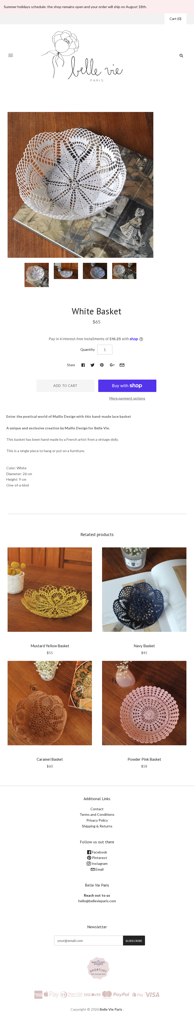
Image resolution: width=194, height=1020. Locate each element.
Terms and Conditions (97, 814)
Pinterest (99, 857)
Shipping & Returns (97, 826)
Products (91, 100)
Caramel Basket (50, 759)
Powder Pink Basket (144, 759)
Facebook (99, 852)
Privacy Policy (97, 820)
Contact (97, 809)
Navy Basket (144, 645)
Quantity (87, 349)
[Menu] (11, 55)
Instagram (99, 863)
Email (99, 869)
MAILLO (96, 301)
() (175, 18)
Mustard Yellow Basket (50, 645)
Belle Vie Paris (111, 1009)
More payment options (127, 398)
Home (76, 100)
